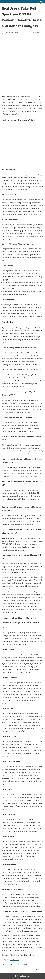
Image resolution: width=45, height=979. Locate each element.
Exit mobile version (22, 976)
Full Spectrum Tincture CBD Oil (16, 964)
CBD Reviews (14, 960)
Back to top (39, 970)
